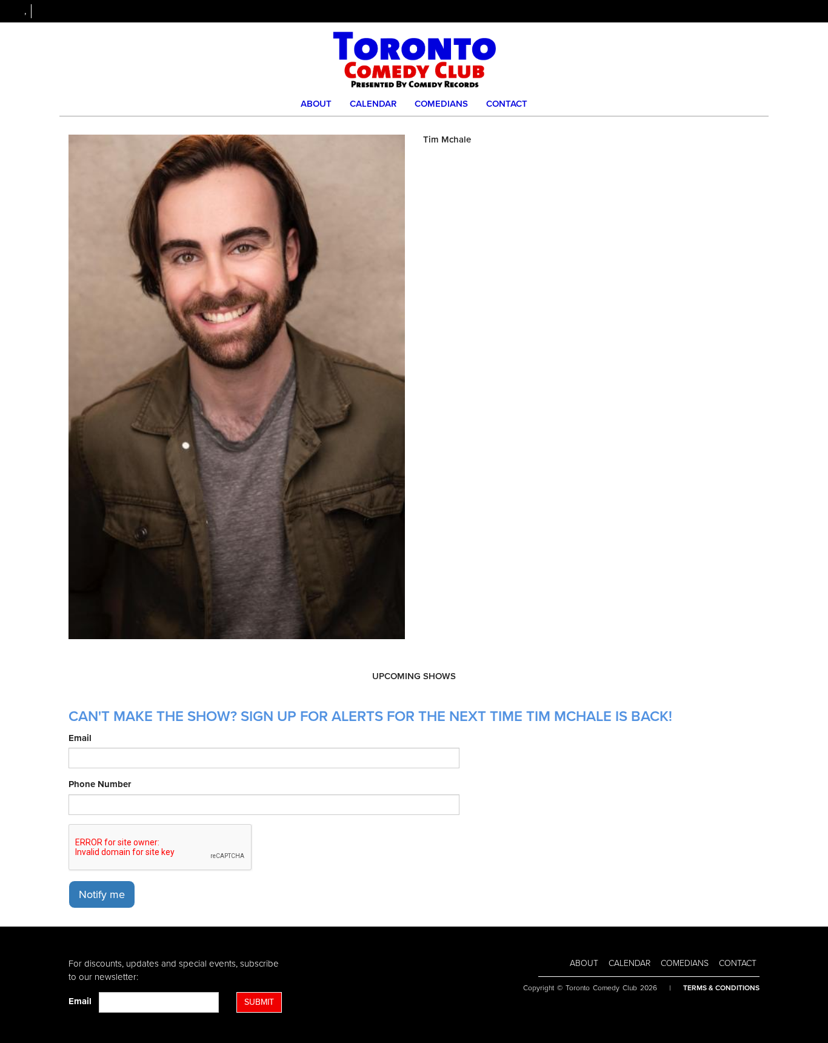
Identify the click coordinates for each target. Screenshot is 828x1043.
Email (80, 738)
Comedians (441, 103)
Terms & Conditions (721, 988)
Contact (506, 103)
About (316, 103)
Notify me (102, 894)
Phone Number (99, 784)
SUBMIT (259, 1002)
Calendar (373, 103)
